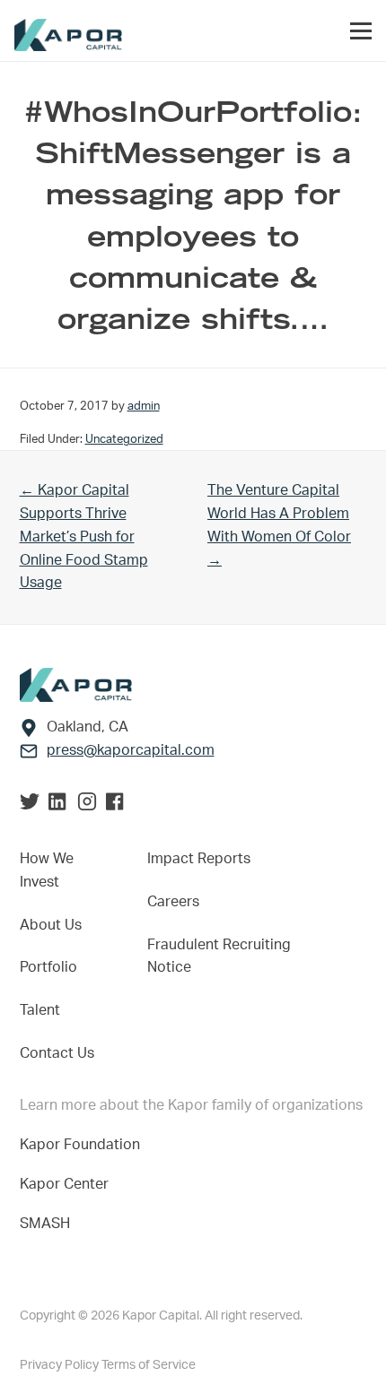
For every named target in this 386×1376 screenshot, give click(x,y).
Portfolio (48, 967)
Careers (173, 902)
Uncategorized (124, 439)
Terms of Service (148, 1365)
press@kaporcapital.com (131, 750)
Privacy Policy (60, 1365)
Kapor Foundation (83, 1145)
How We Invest (47, 870)
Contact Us (57, 1053)
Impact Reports (198, 859)
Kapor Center (68, 1184)
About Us (51, 925)
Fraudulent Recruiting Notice (219, 956)
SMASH (45, 1223)
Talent (40, 1010)
